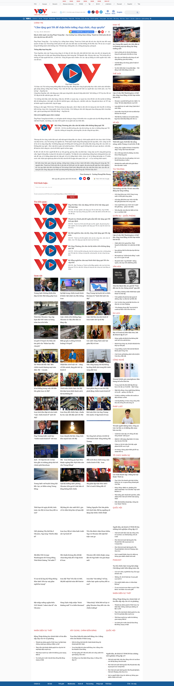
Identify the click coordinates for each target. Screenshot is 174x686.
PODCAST (117, 560)
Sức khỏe (109, 18)
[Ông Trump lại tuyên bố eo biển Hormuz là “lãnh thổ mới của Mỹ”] (99, 284)
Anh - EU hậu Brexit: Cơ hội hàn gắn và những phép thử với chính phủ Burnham (46, 462)
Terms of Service (69, 193)
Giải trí (128, 18)
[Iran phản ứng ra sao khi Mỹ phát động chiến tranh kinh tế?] (99, 380)
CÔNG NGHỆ (118, 360)
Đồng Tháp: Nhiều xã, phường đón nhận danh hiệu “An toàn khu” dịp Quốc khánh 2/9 (127, 489)
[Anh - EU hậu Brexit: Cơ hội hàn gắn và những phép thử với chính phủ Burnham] (46, 451)
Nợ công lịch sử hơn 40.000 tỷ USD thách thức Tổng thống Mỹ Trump (99, 438)
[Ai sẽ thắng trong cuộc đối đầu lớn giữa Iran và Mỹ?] (46, 380)
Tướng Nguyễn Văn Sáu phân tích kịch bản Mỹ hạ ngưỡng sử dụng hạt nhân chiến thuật (98, 510)
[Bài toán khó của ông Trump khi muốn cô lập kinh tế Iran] (99, 403)
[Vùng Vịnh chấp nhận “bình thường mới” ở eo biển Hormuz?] (72, 594)
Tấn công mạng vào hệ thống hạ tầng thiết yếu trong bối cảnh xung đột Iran (99, 367)
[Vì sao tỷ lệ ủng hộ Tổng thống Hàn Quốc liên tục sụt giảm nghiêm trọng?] (46, 570)
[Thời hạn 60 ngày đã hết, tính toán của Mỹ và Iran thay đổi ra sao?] (46, 499)
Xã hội (40, 18)
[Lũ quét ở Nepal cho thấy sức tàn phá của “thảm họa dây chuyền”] (46, 332)
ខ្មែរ (89, 4)
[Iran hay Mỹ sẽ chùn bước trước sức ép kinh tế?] (72, 522)
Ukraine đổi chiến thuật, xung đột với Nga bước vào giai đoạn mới (98, 557)
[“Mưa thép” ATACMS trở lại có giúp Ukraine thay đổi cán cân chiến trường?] (99, 594)
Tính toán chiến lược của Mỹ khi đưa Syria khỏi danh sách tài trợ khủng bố (71, 391)
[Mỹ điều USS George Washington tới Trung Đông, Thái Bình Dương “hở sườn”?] (46, 546)
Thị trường (64, 18)
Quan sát (38, 276)
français (44, 4)
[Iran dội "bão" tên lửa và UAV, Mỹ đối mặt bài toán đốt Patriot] (72, 570)
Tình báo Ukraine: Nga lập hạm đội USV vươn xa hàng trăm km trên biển (44, 319)
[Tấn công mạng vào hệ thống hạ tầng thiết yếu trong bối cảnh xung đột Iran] (99, 356)
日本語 (81, 4)
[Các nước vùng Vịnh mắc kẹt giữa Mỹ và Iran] (99, 332)
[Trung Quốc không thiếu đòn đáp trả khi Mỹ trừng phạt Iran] (46, 284)
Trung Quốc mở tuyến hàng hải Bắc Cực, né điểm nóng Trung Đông (46, 486)
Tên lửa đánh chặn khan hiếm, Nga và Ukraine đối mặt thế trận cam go (98, 533)
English (119, 12)
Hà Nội (54, 12)
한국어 (98, 4)
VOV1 (64, 1)
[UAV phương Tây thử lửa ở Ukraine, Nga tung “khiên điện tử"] (46, 522)
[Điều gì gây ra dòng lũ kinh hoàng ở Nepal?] (72, 332)
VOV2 (71, 1)
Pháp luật (71, 18)
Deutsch (55, 4)
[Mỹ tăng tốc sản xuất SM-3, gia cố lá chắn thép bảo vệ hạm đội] (72, 499)
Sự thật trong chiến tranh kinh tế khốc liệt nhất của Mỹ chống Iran (72, 295)
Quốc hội (117, 508)
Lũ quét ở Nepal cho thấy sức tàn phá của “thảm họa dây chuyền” (45, 343)
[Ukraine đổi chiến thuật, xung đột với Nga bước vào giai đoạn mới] (99, 546)
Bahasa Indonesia (68, 4)
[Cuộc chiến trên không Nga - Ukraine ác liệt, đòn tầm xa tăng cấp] (72, 308)
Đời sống (116, 18)
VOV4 (85, 1)
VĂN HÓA (117, 266)
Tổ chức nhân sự (121, 455)
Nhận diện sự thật (122, 593)
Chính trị (35, 18)
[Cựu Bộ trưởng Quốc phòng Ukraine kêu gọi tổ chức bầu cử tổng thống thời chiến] (72, 475)
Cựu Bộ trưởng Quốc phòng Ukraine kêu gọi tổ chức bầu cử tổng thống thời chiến (72, 486)
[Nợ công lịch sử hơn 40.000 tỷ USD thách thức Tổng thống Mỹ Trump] (99, 427)
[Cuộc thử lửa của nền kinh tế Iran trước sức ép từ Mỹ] (99, 308)
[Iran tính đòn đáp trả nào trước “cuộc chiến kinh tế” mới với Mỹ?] (46, 403)
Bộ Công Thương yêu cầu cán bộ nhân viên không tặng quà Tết (79, 125)
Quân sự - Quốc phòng (142, 18)
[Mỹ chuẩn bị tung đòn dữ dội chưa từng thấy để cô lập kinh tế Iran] (72, 546)
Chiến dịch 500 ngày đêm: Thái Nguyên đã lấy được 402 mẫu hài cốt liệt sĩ (127, 245)
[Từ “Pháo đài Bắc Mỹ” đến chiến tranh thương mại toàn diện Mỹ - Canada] (46, 356)
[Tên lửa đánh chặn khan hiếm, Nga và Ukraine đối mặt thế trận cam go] (99, 522)
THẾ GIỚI (117, 74)
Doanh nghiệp (94, 18)
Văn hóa (122, 18)
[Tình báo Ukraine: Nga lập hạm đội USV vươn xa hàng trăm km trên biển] (46, 308)
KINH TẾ (116, 25)
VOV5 (92, 1)
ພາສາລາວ (108, 4)
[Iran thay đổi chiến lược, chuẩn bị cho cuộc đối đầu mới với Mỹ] (72, 403)
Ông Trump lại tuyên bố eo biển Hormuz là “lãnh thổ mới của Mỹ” (98, 295)
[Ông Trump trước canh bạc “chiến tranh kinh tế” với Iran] (46, 427)
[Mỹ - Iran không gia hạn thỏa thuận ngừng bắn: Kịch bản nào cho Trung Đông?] (72, 451)
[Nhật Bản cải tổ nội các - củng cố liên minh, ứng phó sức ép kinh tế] (72, 356)
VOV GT (106, 1)
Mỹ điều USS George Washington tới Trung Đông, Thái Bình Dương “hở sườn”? (45, 557)
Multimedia (52, 18)
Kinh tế (58, 18)
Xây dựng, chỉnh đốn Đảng (83, 630)
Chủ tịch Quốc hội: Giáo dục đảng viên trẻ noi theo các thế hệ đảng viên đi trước (127, 534)
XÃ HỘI (116, 122)
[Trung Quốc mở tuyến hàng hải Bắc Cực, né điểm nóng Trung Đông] (46, 475)
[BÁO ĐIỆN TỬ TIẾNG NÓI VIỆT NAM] (40, 12)
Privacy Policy (59, 193)
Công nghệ (103, 18)
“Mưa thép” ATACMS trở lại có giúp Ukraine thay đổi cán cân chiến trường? (98, 605)
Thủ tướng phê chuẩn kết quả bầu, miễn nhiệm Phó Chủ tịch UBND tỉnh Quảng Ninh (127, 496)
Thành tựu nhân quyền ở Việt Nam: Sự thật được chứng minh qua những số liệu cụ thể (127, 607)
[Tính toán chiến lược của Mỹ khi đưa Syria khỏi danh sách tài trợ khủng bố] (72, 380)
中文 (35, 4)
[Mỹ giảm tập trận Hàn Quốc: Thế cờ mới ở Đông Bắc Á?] (99, 475)
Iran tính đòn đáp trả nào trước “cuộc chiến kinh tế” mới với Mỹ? (45, 414)
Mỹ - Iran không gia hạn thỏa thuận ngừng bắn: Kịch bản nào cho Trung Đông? (72, 462)
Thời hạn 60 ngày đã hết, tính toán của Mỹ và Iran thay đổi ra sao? (46, 510)
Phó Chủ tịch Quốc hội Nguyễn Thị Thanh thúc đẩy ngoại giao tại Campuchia (125, 542)
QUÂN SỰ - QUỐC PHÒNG (124, 216)
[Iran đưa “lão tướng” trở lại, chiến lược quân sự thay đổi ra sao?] (99, 570)
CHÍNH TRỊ (38, 23)
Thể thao (77, 18)
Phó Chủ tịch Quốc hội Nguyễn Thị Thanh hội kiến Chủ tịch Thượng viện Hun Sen (126, 549)
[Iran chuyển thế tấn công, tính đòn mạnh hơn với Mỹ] (72, 427)
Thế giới (45, 18)
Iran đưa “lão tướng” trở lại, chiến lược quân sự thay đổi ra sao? (98, 581)
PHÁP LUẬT (118, 406)
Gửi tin (72, 197)
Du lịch (132, 18)
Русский (119, 4)
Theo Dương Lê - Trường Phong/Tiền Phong (95, 174)
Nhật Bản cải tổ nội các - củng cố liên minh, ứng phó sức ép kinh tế (71, 367)
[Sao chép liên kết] (105, 31)
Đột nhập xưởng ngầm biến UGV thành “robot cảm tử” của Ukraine (45, 605)
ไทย (139, 4)
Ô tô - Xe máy (85, 18)
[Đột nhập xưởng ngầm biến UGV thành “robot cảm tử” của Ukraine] (46, 594)
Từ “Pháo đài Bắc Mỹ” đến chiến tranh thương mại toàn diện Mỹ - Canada (45, 367)
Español (129, 4)
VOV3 (78, 1)
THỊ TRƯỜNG (118, 169)
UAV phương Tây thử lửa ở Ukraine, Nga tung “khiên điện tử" (46, 533)
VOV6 (99, 1)
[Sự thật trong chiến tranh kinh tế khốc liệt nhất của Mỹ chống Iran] (72, 284)
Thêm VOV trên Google (102, 178)
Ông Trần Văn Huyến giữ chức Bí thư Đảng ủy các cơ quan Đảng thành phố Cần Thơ (127, 482)
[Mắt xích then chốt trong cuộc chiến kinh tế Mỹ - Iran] (99, 451)
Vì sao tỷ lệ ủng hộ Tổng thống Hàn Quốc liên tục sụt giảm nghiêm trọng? (45, 581)
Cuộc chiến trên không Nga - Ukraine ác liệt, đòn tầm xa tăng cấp (71, 319)
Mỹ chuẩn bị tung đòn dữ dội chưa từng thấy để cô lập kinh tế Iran (71, 557)
